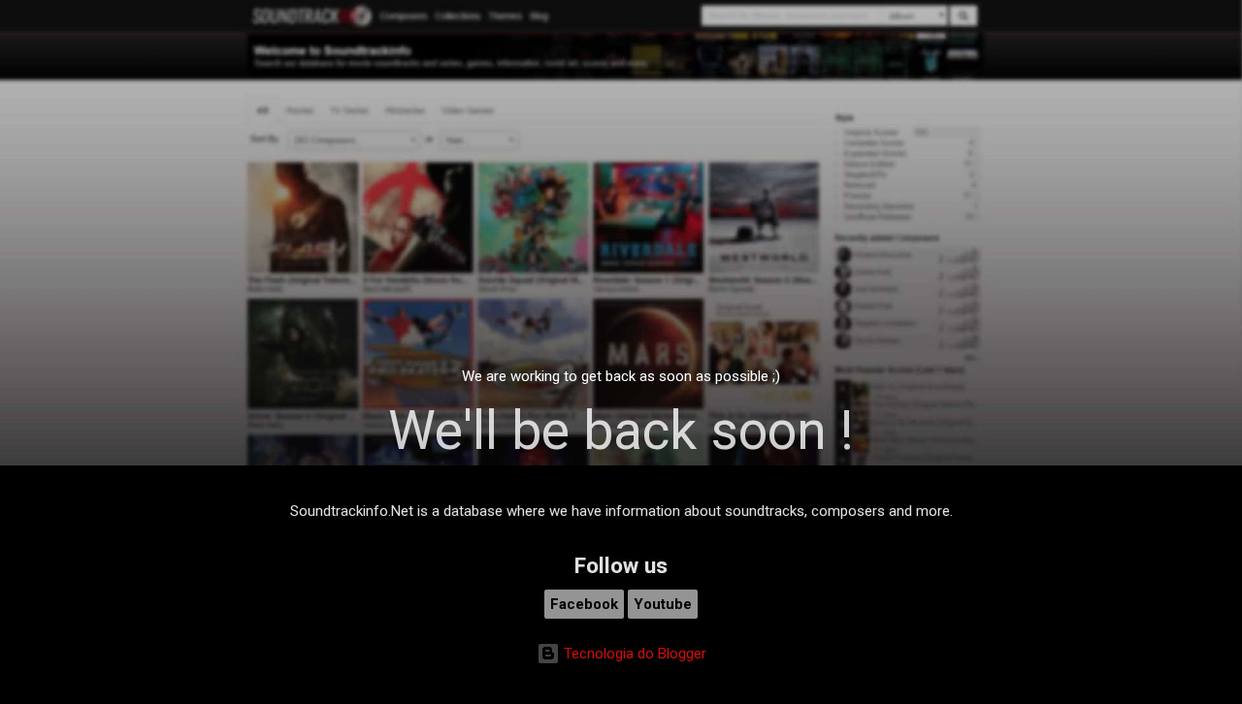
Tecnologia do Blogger (633, 653)
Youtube (663, 604)
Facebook (584, 604)
